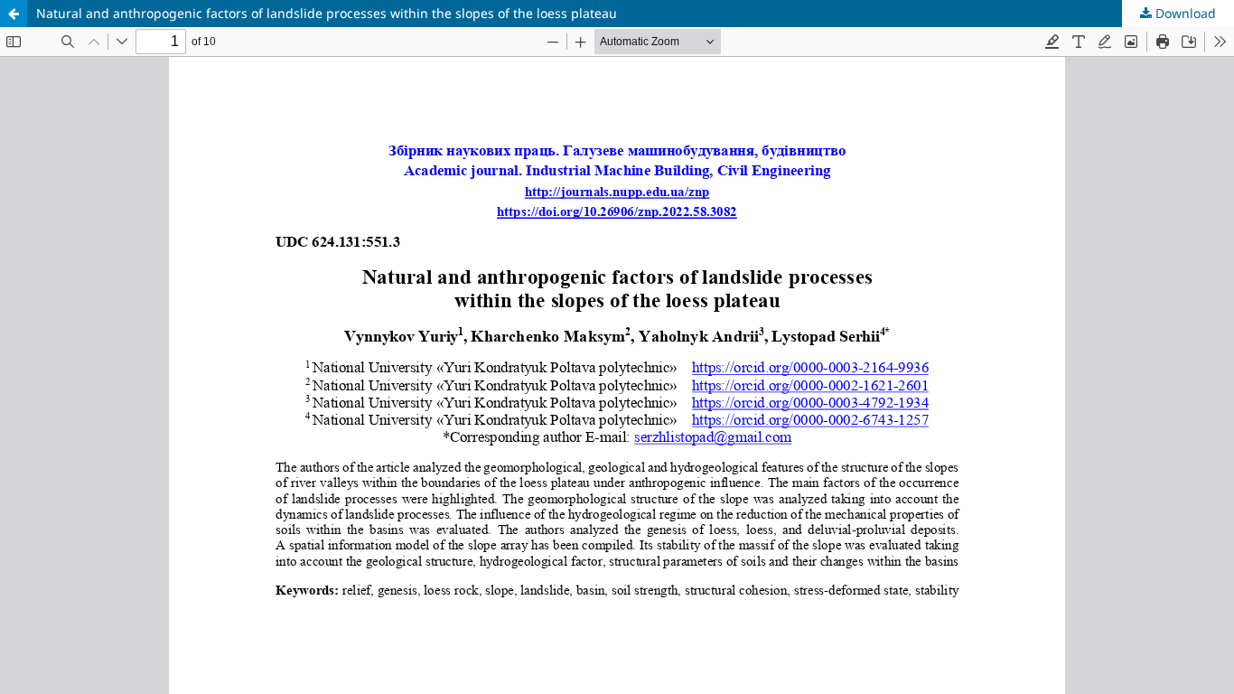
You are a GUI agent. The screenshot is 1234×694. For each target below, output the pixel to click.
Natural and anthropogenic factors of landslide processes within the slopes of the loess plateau (326, 13)
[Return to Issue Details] (13, 13)
